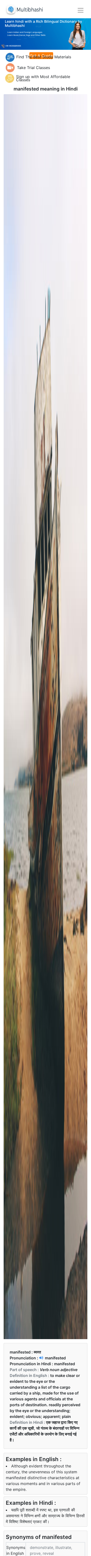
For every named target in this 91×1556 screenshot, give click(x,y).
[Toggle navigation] (80, 10)
